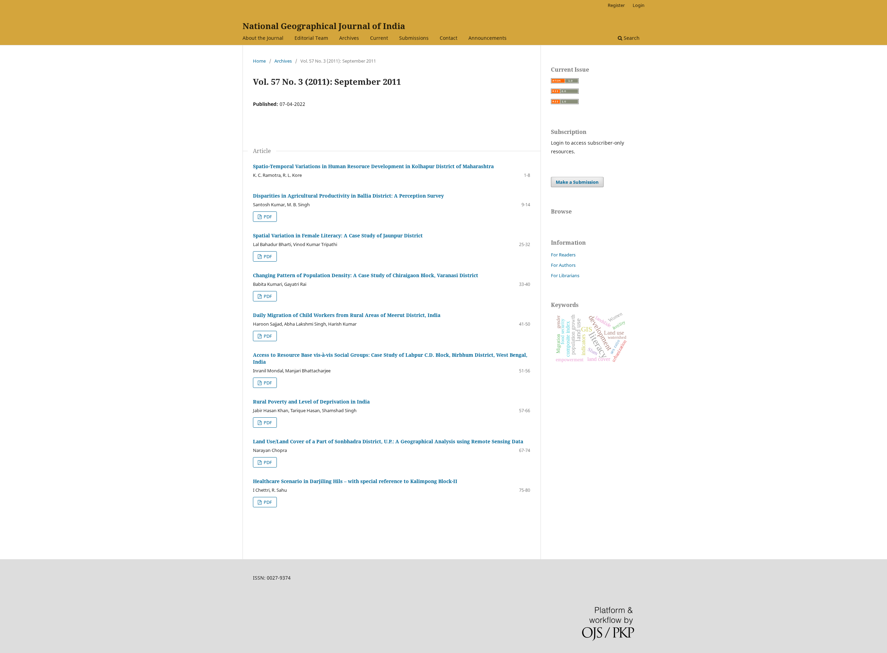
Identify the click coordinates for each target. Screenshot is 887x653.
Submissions (414, 38)
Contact (448, 38)
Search (631, 38)
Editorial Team (311, 38)
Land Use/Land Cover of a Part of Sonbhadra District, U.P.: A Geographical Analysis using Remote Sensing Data (388, 441)
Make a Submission (577, 182)
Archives (349, 38)
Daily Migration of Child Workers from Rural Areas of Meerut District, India (346, 315)
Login (638, 5)
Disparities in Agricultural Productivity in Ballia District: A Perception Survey (348, 195)
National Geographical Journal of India (324, 25)
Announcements (487, 38)
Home (259, 61)
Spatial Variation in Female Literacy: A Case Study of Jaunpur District (338, 235)
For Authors (563, 265)
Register (616, 5)
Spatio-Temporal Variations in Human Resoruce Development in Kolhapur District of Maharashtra (373, 166)
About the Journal (263, 38)
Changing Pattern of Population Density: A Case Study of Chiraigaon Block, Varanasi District (365, 275)
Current (379, 38)
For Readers (563, 255)
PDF (267, 217)
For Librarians (565, 275)
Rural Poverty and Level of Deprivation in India (311, 401)
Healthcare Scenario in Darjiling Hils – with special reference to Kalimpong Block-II (355, 481)
